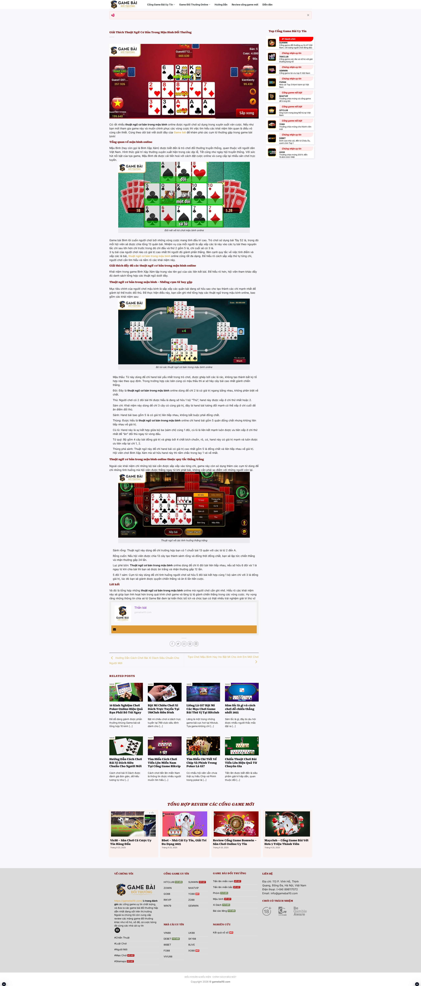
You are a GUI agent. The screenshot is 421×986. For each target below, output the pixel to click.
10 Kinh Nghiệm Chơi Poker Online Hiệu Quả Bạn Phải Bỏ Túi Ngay (126, 709)
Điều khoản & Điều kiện (198, 977)
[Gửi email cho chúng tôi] (117, 930)
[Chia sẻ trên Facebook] (172, 643)
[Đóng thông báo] (308, 15)
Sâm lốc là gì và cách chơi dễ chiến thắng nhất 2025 (240, 709)
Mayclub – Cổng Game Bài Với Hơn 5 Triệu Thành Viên (286, 842)
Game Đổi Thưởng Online (193, 4)
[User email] (114, 629)
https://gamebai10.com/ (128, 900)
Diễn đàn (267, 4)
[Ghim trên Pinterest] (190, 643)
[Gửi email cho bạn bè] (184, 643)
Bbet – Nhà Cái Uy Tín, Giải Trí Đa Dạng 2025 (184, 842)
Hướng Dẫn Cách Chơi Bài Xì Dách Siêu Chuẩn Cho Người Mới (125, 763)
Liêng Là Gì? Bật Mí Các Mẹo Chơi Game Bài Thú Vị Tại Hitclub (202, 709)
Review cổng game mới (245, 4)
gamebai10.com (142, 612)
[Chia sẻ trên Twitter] (178, 643)
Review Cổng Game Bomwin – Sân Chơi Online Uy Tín (235, 842)
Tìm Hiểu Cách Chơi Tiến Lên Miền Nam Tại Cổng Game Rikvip (164, 763)
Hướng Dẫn (221, 4)
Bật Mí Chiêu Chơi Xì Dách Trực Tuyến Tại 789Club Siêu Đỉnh (163, 709)
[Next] (311, 833)
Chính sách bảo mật (224, 977)
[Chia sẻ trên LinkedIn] (196, 643)
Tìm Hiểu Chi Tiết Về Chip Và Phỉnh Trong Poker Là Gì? (201, 763)
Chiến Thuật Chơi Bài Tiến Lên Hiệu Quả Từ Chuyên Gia (241, 763)
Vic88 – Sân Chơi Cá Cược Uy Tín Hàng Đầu (130, 842)
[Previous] (109, 833)
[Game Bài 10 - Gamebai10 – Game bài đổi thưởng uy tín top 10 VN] (125, 4)
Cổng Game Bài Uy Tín (160, 4)
